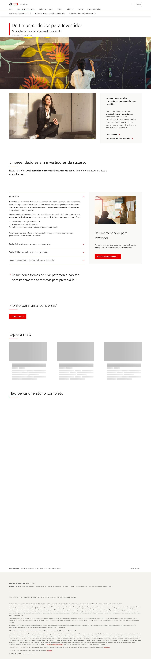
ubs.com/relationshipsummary (54, 644)
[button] (17, 316)
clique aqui (107, 647)
